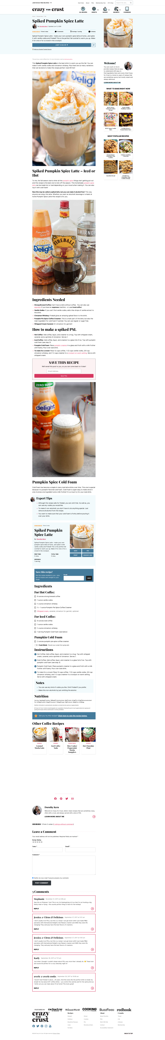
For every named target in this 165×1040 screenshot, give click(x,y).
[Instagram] (46, 1027)
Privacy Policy (56, 1033)
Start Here (81, 3)
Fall (45, 16)
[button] (33, 32)
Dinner (85, 1016)
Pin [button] (88, 550)
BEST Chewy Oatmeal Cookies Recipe (110, 109)
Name (34, 846)
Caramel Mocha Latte (39, 747)
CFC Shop (110, 3)
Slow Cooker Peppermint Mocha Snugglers (72, 749)
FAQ (92, 3)
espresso (37, 307)
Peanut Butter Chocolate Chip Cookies (110, 156)
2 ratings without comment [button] (63, 824)
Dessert (70, 1016)
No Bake (70, 1027)
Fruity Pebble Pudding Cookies (126, 108)
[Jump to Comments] (94, 45)
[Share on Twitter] (67, 798)
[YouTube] (50, 1027)
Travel (119, 1016)
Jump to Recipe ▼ (61, 45)
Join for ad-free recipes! (40, 3)
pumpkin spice (68, 180)
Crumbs (121, 1013)
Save (75, 550)
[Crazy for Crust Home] (48, 10)
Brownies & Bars (88, 1025)
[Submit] (131, 3)
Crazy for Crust (41, 1017)
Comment (36, 855)
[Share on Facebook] (55, 798)
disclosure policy (68, 59)
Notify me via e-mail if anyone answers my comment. (51, 878)
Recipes (70, 1013)
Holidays (116, 12)
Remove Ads (87, 555)
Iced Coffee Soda (55, 747)
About (87, 3)
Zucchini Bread (110, 176)
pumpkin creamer (60, 345)
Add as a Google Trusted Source (42, 49)
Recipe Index (40, 16)
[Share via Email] (72, 798)
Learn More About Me (54, 816)
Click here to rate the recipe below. (72, 716)
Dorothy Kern (43, 26)
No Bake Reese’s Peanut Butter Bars (125, 129)
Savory (105, 12)
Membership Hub (101, 3)
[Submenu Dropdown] (98, 10)
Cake (69, 1025)
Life (119, 1019)
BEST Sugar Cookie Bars (110, 129)
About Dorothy (104, 1016)
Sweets (94, 12)
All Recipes (83, 12)
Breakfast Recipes (73, 1022)
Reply (36, 909)
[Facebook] (33, 1027)
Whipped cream (43, 611)
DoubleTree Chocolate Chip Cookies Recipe (126, 177)
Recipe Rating (36, 840)
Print (76, 555)
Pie (85, 1022)
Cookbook (127, 12)
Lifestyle (120, 1022)
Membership (121, 1025)
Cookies (86, 1019)
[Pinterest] (42, 1027)
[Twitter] (37, 1027)
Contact (102, 1025)
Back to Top (128, 1033)
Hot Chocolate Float (88, 747)
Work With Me (104, 1022)
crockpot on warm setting (77, 353)
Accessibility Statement (106, 1027)
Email (66, 575)
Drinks (39, 743)
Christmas (72, 743)
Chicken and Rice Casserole (126, 155)
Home (33, 16)
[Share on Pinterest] (61, 798)
